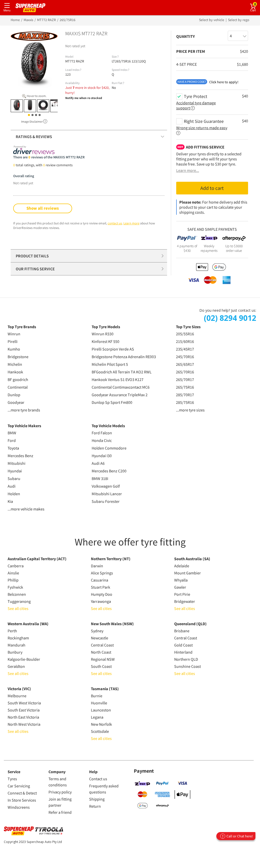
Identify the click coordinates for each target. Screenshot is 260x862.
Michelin (15, 364)
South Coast (101, 666)
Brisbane (181, 630)
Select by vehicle (212, 20)
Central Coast (102, 645)
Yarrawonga (101, 601)
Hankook (15, 371)
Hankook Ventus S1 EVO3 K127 (117, 379)
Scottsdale (100, 731)
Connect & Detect (22, 792)
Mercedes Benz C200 (109, 470)
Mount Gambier (187, 572)
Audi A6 (98, 463)
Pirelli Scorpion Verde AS (113, 349)
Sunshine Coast (187, 666)
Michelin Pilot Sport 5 (110, 364)
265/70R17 (185, 379)
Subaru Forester (106, 501)
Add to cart (212, 188)
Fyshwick (15, 587)
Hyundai (15, 470)
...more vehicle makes (26, 508)
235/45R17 (185, 349)
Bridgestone (18, 356)
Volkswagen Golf (106, 486)
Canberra (16, 565)
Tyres (12, 778)
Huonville (99, 702)
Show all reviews (42, 208)
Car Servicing (19, 785)
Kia (10, 501)
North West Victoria (24, 724)
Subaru (14, 478)
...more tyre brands (24, 409)
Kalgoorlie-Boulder (24, 659)
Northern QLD (186, 659)
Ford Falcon (102, 432)
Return (95, 806)
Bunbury (15, 652)
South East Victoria (24, 709)
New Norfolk (101, 724)
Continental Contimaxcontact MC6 (121, 387)
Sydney (97, 630)
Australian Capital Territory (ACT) (37, 558)
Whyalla (181, 580)
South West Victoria (24, 702)
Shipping (97, 799)
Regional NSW (103, 659)
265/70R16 (185, 371)
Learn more (131, 223)
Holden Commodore (109, 448)
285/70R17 (185, 394)
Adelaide (181, 565)
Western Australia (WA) (28, 623)
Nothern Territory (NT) (111, 558)
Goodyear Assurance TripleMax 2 (120, 394)
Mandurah (16, 645)
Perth (12, 630)
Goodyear (16, 402)
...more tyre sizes (190, 409)
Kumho (14, 349)
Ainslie (13, 572)
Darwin (97, 565)
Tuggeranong (19, 601)
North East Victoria (23, 717)
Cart (257, 4)
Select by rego (238, 20)
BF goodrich (18, 379)
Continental (18, 387)
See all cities (18, 608)
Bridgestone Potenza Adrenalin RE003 (124, 356)
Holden (14, 493)
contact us (115, 223)
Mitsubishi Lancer (107, 493)
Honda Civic (102, 440)
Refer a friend (60, 812)
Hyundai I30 (102, 455)
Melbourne (17, 695)
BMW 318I (100, 478)
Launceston (101, 709)
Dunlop (14, 394)
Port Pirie (182, 594)
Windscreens (19, 807)
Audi (11, 486)
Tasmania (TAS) (105, 688)
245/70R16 (185, 356)
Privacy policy (60, 791)
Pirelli (13, 341)
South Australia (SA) (192, 558)
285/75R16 (185, 402)
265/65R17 (185, 364)
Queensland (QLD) (190, 623)
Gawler (180, 587)
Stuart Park (100, 587)
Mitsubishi (16, 463)
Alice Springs (102, 572)
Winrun (14, 333)
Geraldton (16, 666)
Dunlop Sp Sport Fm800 (112, 402)
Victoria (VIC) (19, 688)
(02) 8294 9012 (230, 318)
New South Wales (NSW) (112, 623)
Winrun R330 (102, 333)
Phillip (13, 580)
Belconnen (17, 594)
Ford (12, 440)
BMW (12, 432)
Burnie (96, 695)
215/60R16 (185, 341)
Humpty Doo (101, 594)
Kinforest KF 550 (105, 341)
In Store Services (22, 800)
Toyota (13, 448)
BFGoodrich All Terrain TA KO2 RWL (122, 371)
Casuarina (99, 580)
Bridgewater (184, 601)
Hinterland (183, 652)
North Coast (101, 652)
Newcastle (99, 637)
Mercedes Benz (20, 455)
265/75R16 (185, 387)
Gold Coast (183, 645)
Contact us (98, 778)
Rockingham (18, 637)
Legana (97, 717)
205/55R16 (185, 333)
